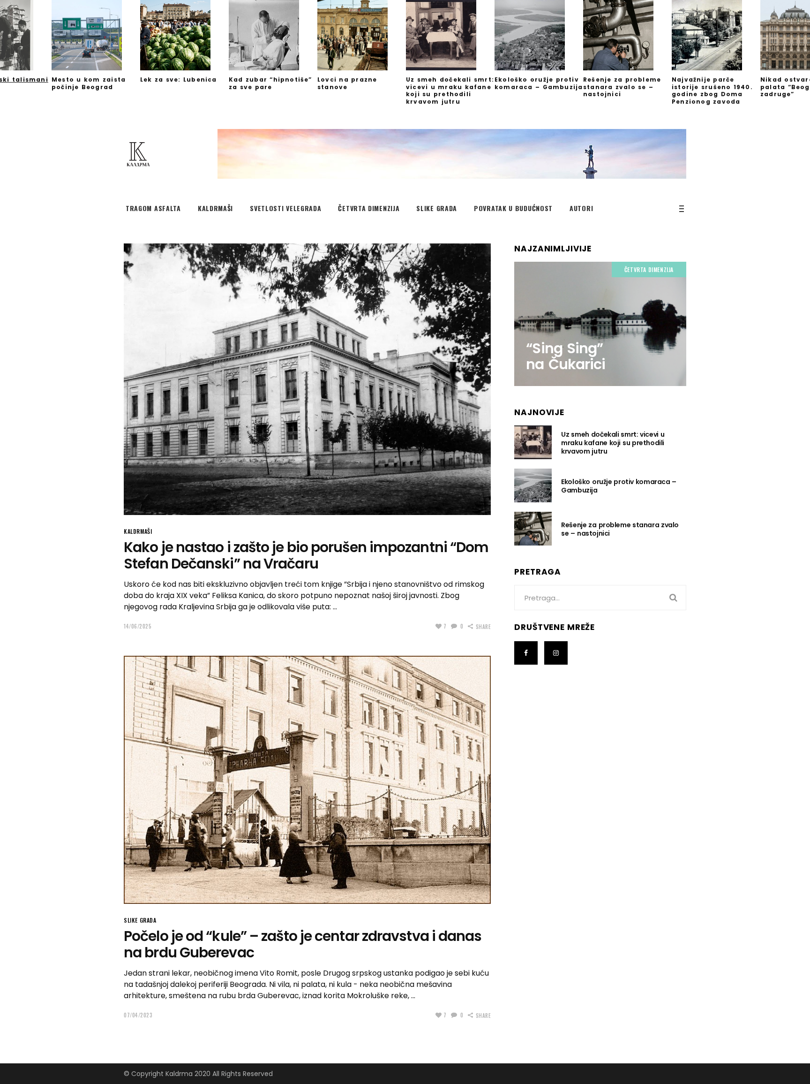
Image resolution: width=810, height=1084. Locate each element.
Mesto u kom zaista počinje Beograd (89, 83)
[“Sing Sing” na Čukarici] (600, 324)
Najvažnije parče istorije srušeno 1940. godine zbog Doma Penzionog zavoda (712, 91)
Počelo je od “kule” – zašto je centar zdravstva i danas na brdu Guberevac (303, 944)
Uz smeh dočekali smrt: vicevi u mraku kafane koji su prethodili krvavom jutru (450, 91)
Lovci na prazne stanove (347, 83)
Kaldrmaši (138, 531)
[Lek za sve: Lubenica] (184, 35)
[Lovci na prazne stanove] (361, 35)
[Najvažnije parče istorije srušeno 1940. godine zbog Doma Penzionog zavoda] (716, 35)
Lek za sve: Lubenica (178, 79)
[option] (450, 52)
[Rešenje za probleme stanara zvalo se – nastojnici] (627, 35)
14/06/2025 (138, 626)
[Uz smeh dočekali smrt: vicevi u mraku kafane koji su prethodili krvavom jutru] (450, 35)
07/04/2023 (138, 1015)
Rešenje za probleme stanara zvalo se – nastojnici (622, 87)
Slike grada (140, 920)
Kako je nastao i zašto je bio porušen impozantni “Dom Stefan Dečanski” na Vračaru (306, 555)
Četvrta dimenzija (649, 269)
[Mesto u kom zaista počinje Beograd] (96, 35)
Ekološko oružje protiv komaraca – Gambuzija (539, 83)
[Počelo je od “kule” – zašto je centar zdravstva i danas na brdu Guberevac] (307, 780)
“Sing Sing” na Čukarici (565, 356)
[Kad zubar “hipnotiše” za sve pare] (273, 35)
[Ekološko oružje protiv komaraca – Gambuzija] (539, 35)
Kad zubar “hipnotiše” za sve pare (270, 83)
